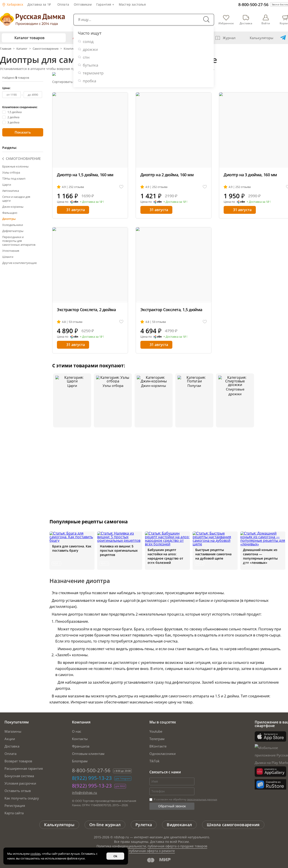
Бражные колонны (15, 166)
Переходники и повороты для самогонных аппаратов (18, 241)
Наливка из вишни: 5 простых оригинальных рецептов (119, 550)
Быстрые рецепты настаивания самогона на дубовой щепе (213, 554)
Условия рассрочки (20, 783)
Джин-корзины (12, 207)
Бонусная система (19, 776)
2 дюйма (13, 117)
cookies (35, 854)
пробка (89, 80)
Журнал (229, 38)
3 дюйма (13, 122)
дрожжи (90, 49)
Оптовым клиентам (88, 753)
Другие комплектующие (19, 263)
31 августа (75, 209)
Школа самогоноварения (233, 824)
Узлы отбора (11, 172)
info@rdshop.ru (84, 792)
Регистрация (14, 805)
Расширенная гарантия (23, 768)
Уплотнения (10, 251)
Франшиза (80, 746)
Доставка (11, 746)
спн (86, 57)
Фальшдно (9, 213)
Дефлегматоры (12, 231)
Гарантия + (105, 4)
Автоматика (10, 191)
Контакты (80, 738)
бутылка (90, 65)
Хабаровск (14, 4)
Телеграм (156, 738)
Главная (6, 49)
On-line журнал (105, 824)
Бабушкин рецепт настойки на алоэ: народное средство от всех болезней (165, 556)
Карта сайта (14, 813)
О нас (76, 731)
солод (88, 41)
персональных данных (202, 799)
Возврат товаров (18, 761)
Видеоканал (179, 824)
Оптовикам (83, 4)
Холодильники (12, 225)
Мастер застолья (132, 4)
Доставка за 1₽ (39, 4)
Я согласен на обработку (185, 799)
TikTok (154, 761)
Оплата (63, 4)
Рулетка (143, 824)
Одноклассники (162, 753)
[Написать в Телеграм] (283, 37)
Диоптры (9, 219)
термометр (93, 73)
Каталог (21, 49)
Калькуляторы (261, 38)
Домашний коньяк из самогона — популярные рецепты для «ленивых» (260, 556)
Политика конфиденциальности (121, 846)
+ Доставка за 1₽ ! (92, 202)
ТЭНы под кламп (13, 178)
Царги (6, 185)
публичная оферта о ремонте (152, 851)
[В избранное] (121, 187)
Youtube (155, 731)
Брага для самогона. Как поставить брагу (71, 548)
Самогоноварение (45, 49)
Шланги (7, 257)
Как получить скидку (21, 798)
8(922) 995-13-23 (92, 777)
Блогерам (80, 761)
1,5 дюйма (14, 112)
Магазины (12, 731)
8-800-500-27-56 (253, 4)
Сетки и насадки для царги (16, 199)
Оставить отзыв (17, 790)
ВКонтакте (157, 746)
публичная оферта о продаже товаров (177, 846)
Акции (9, 738)
